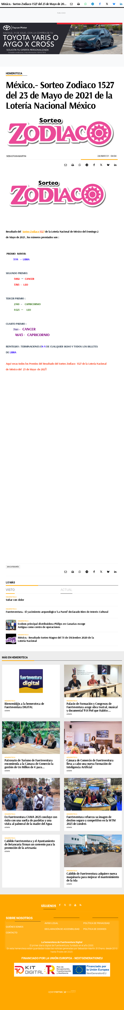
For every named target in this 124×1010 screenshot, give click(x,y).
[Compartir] (85, 4)
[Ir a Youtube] (75, 905)
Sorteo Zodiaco (30, 231)
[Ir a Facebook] (59, 905)
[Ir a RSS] (80, 905)
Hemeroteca (14, 73)
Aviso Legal (51, 923)
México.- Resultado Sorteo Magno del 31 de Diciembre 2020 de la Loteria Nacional (56, 639)
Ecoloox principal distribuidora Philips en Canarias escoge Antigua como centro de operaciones (51, 625)
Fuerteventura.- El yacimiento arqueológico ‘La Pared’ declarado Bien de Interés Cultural (57, 612)
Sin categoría (13, 567)
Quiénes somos (14, 926)
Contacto (11, 932)
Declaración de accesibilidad (62, 929)
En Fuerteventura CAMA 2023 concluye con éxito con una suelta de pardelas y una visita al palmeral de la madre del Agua (31, 820)
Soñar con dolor (15, 600)
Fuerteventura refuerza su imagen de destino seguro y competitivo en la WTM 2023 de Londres (91, 820)
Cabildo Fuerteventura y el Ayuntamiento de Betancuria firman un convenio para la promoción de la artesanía (30, 844)
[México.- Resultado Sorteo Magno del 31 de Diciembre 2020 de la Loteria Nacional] (11, 639)
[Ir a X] (64, 905)
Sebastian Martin (16, 156)
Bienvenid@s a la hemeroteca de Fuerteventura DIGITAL (24, 705)
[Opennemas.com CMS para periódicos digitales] (62, 992)
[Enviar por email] (71, 4)
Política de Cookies (94, 929)
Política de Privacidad (96, 923)
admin (7, 711)
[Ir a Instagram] (70, 905)
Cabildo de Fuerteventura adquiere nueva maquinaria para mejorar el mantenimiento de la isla (93, 877)
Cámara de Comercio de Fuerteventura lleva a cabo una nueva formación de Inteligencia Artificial (90, 763)
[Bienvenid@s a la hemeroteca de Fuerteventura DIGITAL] (31, 681)
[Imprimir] (78, 4)
